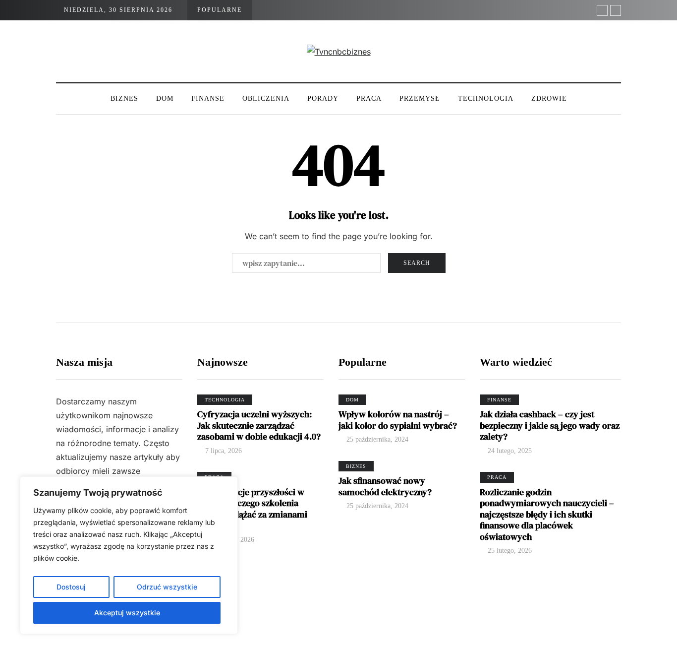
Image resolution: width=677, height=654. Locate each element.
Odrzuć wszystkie (167, 587)
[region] (129, 555)
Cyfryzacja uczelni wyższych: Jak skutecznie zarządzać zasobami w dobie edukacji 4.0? (259, 425)
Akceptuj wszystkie (127, 612)
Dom (164, 98)
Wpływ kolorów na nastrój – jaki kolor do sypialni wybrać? (397, 420)
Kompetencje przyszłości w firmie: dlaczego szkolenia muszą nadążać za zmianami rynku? (252, 509)
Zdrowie (549, 98)
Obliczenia (265, 98)
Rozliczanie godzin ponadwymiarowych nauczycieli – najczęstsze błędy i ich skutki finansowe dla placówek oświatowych (547, 514)
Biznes (124, 98)
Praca (369, 98)
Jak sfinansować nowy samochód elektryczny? (385, 486)
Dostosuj (71, 587)
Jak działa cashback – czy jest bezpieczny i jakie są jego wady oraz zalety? (550, 425)
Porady (322, 98)
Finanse (208, 98)
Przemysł (419, 98)
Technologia (485, 98)
